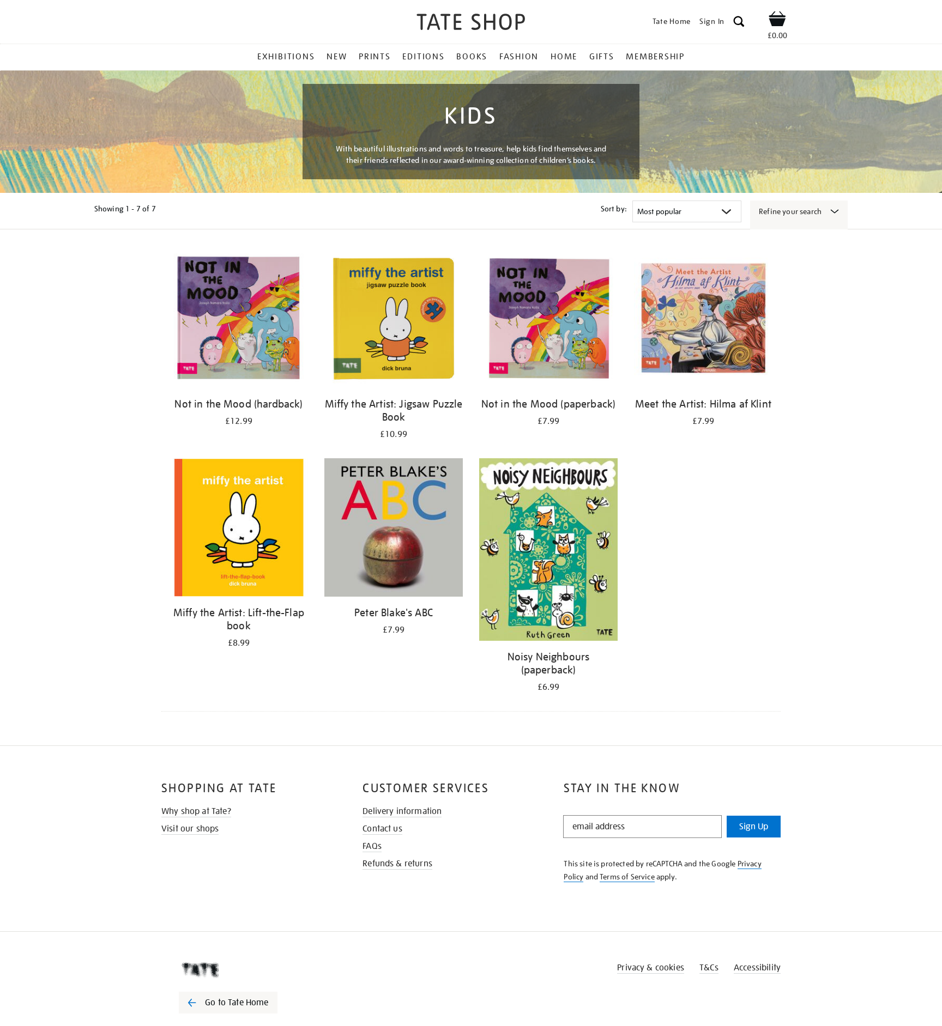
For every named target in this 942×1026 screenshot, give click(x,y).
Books (471, 56)
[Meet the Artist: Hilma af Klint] (703, 321)
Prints (375, 56)
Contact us (382, 828)
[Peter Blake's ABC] (393, 529)
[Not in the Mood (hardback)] (239, 321)
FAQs (372, 846)
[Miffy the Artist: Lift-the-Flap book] (239, 529)
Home (564, 56)
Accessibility (757, 967)
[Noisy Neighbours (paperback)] (548, 551)
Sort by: (614, 209)
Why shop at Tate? (196, 811)
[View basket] (777, 20)
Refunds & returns (397, 863)
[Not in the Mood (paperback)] (548, 321)
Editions (423, 56)
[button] (739, 23)
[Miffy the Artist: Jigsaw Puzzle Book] (393, 321)
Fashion (519, 56)
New (337, 56)
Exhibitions (286, 56)
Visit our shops (190, 828)
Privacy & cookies (650, 967)
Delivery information (402, 811)
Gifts (601, 56)
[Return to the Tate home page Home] (471, 24)
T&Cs (708, 967)
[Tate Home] (247, 970)
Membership (655, 56)
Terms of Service (627, 877)
